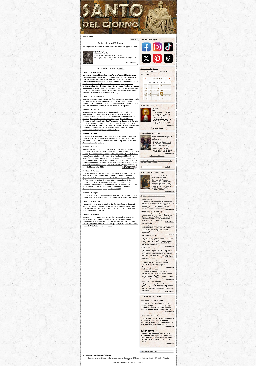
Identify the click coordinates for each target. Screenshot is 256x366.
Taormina (111, 152)
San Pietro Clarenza (112, 128)
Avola (100, 204)
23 (169, 93)
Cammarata (116, 82)
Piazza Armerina (94, 136)
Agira (135, 136)
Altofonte (131, 178)
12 (154, 91)
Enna (84, 136)
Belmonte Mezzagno (101, 178)
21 (162, 93)
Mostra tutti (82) (114, 189)
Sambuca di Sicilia (90, 84)
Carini (108, 173)
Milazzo (114, 149)
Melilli (94, 206)
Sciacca (95, 75)
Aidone (93, 141)
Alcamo (114, 217)
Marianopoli (133, 103)
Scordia (107, 119)
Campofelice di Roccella (92, 184)
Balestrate (114, 184)
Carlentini (86, 206)
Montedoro (94, 106)
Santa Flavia (115, 178)
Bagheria (93, 173)
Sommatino (87, 101)
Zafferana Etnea (95, 125)
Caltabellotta (111, 86)
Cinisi (105, 176)
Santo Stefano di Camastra (93, 160)
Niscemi (101, 99)
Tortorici (106, 156)
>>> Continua (131, 62)
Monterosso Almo (119, 197)
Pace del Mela (123, 156)
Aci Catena (96, 114)
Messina (85, 149)
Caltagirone (120, 112)
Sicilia (107, 46)
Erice (132, 217)
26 (154, 96)
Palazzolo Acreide (128, 206)
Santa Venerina (108, 125)
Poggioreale (108, 226)
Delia (133, 101)
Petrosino (115, 221)
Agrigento (86, 75)
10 (146, 91)
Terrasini (120, 176)
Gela (84, 99)
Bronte (129, 117)
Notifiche (158, 358)
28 (150, 85)
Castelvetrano (123, 217)
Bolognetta (102, 189)
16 (169, 91)
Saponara (133, 160)
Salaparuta (98, 226)
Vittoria (92, 195)
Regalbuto (105, 138)
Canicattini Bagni (104, 208)
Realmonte (86, 86)
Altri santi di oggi (157, 128)
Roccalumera (110, 160)
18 (150, 93)
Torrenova (120, 160)
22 (165, 93)
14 (162, 91)
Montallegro (101, 90)
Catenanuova (102, 141)
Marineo (106, 184)
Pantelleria (105, 221)
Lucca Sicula (120, 90)
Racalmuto (100, 79)
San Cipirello (95, 187)
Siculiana (129, 84)
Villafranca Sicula (96, 93)
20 (158, 93)
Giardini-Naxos (122, 152)
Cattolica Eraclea (99, 86)
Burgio (135, 88)
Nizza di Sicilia (131, 163)
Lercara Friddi (124, 182)
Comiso (105, 195)
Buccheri (86, 211)
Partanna (121, 219)
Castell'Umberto (120, 165)
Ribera (85, 77)
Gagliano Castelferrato (128, 141)
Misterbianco (109, 112)
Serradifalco (98, 101)
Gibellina (128, 224)
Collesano (94, 189)
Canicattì (107, 75)
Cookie (151, 358)
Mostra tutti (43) (111, 93)
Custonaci (86, 224)
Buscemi (93, 211)
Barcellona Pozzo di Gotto (100, 149)
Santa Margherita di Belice (100, 82)
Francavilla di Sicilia (90, 163)
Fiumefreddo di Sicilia (118, 123)
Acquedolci (87, 158)
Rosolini (131, 204)
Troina (129, 136)
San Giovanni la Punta (101, 117)
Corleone (128, 176)
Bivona (120, 86)
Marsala (85, 217)
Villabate (93, 176)
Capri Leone (132, 158)
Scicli (111, 195)
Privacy (145, 358)
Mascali (129, 119)
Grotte (101, 84)
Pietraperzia (115, 138)
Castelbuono (93, 180)
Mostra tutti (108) (96, 167)
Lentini (110, 204)
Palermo (85, 173)
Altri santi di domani (157, 156)
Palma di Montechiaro (127, 75)
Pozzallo (117, 195)
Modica (99, 195)
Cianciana (86, 88)
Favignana (120, 224)
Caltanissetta (92, 99)
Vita (92, 226)
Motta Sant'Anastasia (109, 121)
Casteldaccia (87, 178)
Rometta (114, 156)
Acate (93, 197)
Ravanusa (120, 77)
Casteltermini (111, 79)
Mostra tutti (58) (113, 130)
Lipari (104, 152)
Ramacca (94, 123)
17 (146, 93)
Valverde (93, 128)
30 (158, 85)
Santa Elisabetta (89, 90)
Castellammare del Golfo (92, 219)
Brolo (132, 156)
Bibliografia (137, 358)
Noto (105, 204)
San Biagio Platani (131, 86)
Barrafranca (121, 136)
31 (162, 85)
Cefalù (100, 176)
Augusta (93, 204)
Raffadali (106, 77)
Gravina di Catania (115, 114)
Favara (114, 75)
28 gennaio (134, 46)
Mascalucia (87, 114)
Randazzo (86, 123)
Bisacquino (116, 187)
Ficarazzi (112, 176)
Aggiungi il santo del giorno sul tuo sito (109, 358)
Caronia (92, 165)
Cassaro (101, 211)
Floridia (117, 204)
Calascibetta (113, 141)
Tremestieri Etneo (118, 117)
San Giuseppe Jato (106, 180)
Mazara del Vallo (103, 217)
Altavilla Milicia (105, 182)
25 (150, 96)
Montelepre (123, 184)
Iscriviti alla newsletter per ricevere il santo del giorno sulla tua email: (156, 161)
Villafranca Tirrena (96, 154)
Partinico (115, 173)
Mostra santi (164, 71)
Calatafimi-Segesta (127, 221)
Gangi (115, 182)
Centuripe (124, 138)
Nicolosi (100, 128)
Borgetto (94, 182)
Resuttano (123, 103)
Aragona (91, 79)
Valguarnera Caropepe (91, 138)
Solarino (92, 208)
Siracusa (86, 204)
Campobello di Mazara (91, 221)
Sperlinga (100, 143)
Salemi (129, 219)
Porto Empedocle (95, 77)
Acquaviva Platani (112, 106)
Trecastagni (103, 123)
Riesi (127, 99)
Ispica (124, 195)
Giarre (104, 114)
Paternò (100, 112)
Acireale (92, 112)
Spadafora (96, 158)
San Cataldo (110, 99)
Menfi (113, 77)
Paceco (114, 219)
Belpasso (126, 114)
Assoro (132, 138)
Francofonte (103, 206)
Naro (119, 79)
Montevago (115, 88)
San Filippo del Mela (123, 154)
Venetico (120, 163)
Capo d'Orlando (128, 149)
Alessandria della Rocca (101, 88)
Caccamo (118, 180)
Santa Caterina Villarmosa (114, 101)
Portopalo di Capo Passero (122, 208)
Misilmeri (124, 173)
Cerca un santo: (87, 36)
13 (158, 91)
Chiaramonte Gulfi (104, 197)
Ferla (135, 208)
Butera (128, 101)
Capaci (123, 178)
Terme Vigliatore (95, 156)
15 (165, 91)
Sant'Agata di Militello (91, 152)
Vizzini (92, 130)
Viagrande (120, 125)
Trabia (85, 180)
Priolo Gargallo (114, 206)
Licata (100, 75)
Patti (120, 149)
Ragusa (85, 195)
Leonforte (112, 136)
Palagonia (115, 119)
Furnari (85, 165)
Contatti (91, 358)
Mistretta (105, 158)
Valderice (107, 219)
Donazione (128, 358)
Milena (116, 103)
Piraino (103, 163)
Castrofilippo (126, 88)
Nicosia (104, 136)
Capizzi (110, 165)
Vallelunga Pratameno (91, 103)
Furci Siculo (101, 165)
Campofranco (106, 103)
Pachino (124, 204)
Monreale (102, 173)
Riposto (123, 119)
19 (154, 93)
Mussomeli (133, 99)
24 (146, 96)
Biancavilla (87, 117)
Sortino (85, 208)
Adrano (128, 112)
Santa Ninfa (96, 224)
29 (154, 85)
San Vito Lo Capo (108, 224)
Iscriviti (167, 167)
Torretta (85, 189)
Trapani (93, 217)
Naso (127, 160)
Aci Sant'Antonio (97, 119)
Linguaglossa (100, 130)
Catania (85, 112)
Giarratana (132, 197)
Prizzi (109, 187)
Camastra (111, 90)
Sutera (101, 106)
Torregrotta (110, 154)
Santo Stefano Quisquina (114, 84)
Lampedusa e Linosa (130, 82)
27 (146, 85)
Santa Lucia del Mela (118, 158)
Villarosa (86, 141)
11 (150, 91)
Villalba (85, 106)
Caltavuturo (127, 187)
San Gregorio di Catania (128, 121)
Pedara (97, 121)
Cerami (93, 143)
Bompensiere (126, 106)
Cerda (104, 187)
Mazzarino (120, 99)
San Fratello (111, 163)
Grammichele (88, 121)
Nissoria (85, 143)
